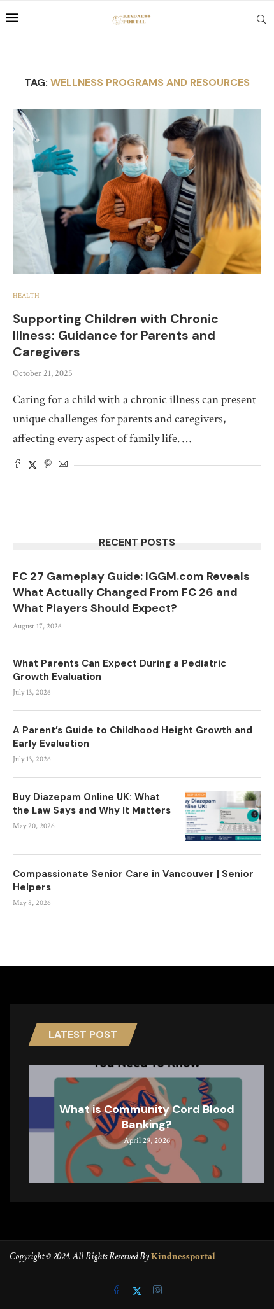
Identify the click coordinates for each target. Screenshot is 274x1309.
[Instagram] (157, 1291)
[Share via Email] (63, 465)
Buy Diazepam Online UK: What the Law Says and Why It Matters (92, 804)
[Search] (261, 19)
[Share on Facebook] (17, 465)
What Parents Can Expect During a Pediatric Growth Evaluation (119, 670)
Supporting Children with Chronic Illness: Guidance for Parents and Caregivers (116, 335)
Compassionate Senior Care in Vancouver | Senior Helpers (133, 881)
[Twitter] (138, 1291)
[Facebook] (118, 1291)
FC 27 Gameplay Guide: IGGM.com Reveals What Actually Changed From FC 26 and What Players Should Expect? (131, 592)
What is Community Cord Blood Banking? (146, 1117)
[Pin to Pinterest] (47, 465)
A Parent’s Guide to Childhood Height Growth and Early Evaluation (132, 737)
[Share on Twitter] (32, 465)
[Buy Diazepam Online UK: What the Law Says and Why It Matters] (223, 816)
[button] (40, 1123)
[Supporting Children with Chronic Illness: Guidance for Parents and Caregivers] (137, 191)
